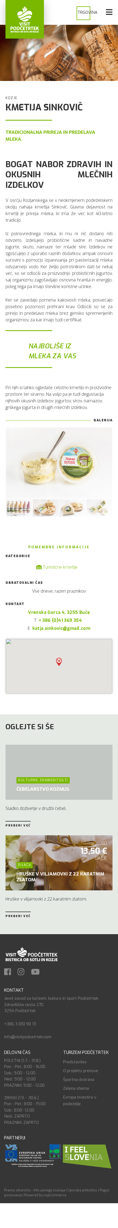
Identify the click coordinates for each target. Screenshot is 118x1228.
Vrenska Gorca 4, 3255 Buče (59, 612)
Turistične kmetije (60, 567)
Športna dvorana (78, 1079)
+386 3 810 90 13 (20, 1024)
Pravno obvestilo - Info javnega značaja (34, 1190)
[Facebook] (10, 972)
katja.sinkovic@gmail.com (61, 628)
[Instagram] (24, 972)
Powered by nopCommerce (45, 1195)
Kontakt (14, 990)
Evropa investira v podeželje (79, 1100)
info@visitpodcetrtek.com (27, 1037)
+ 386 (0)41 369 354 (60, 620)
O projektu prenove (80, 1071)
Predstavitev (75, 1062)
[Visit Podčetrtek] (24, 19)
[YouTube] (38, 972)
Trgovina (87, 12)
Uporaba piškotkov (82, 1190)
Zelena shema (76, 1088)
